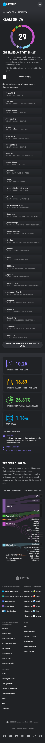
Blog (3, 703)
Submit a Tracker (30, 636)
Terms (13, 729)
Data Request (28, 641)
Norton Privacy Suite (9, 643)
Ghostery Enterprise (8, 694)
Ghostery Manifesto (8, 679)
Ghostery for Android (32, 616)
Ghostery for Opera (32, 606)
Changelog (5, 708)
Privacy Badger (7, 653)
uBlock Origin (6, 658)
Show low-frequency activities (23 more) (22, 345)
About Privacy (29, 651)
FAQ (25, 627)
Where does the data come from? (18, 450)
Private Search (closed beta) (12, 596)
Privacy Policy (22, 729)
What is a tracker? (12, 447)
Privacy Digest (9, 606)
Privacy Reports (7, 684)
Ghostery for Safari (32, 601)
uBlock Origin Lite (8, 663)
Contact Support (30, 631)
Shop (4, 698)
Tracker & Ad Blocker (11, 591)
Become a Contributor (9, 689)
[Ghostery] (9, 4)
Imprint (31, 729)
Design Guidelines (30, 646)
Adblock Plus (6, 633)
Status (4, 674)
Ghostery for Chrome (32, 591)
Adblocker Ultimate (8, 638)
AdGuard (5, 629)
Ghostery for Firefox (32, 596)
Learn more (16, 442)
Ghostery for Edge (31, 611)
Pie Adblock (6, 648)
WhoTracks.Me (9, 601)
